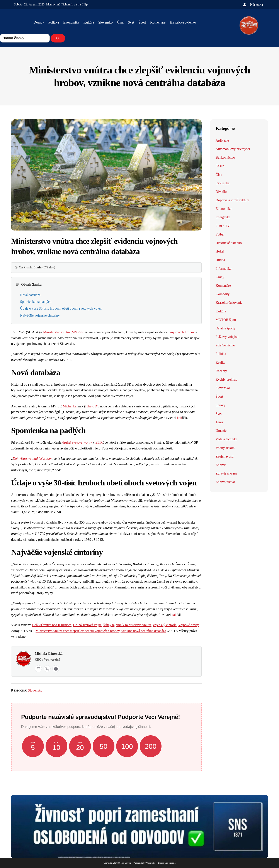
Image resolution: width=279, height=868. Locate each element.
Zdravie (221, 465)
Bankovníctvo (225, 157)
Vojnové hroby (188, 625)
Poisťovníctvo (225, 345)
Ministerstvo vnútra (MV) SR (63, 332)
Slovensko (105, 22)
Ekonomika (71, 22)
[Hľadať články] (58, 38)
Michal (68, 406)
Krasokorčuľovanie (229, 302)
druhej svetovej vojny (77, 442)
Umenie (221, 430)
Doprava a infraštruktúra (232, 200)
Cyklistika (223, 183)
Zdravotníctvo (225, 482)
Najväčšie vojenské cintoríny (40, 315)
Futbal (220, 234)
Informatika (223, 268)
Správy (220, 405)
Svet (131, 22)
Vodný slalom (225, 448)
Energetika (223, 217)
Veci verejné (126, 863)
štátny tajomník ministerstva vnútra (127, 625)
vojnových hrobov (182, 332)
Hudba (220, 260)
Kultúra (88, 22)
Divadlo (221, 191)
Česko (220, 166)
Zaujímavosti (224, 456)
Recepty (221, 371)
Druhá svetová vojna (87, 625)
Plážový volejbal (227, 337)
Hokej (220, 251)
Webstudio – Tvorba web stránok (160, 863)
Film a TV (223, 226)
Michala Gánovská (49, 653)
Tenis (219, 422)
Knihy (220, 277)
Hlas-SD (91, 406)
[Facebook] (55, 668)
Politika (53, 22)
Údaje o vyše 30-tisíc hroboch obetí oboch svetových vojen (61, 308)
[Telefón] (47, 668)
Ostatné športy (225, 328)
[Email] (38, 668)
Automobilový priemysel (233, 149)
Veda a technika (226, 439)
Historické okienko (183, 22)
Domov (39, 22)
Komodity (223, 294)
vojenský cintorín (165, 625)
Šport (142, 22)
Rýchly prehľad (226, 379)
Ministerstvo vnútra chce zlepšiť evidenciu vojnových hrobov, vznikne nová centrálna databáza (101, 631)
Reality (220, 362)
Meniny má (59, 4)
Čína (120, 22)
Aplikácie (222, 140)
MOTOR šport (226, 320)
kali (75, 406)
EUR (99, 442)
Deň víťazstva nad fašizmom (32, 458)
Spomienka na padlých (35, 301)
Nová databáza (30, 295)
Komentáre (157, 22)
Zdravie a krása (226, 473)
